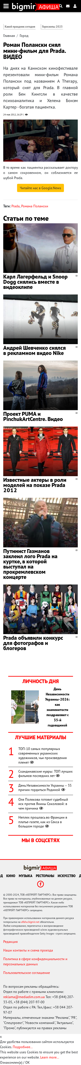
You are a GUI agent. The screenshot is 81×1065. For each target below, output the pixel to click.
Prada (15, 206)
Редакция (10, 941)
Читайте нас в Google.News (40, 188)
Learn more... (49, 1057)
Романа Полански (34, 206)
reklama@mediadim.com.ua (24, 997)
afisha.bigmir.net (30, 921)
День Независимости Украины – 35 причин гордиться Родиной (45, 787)
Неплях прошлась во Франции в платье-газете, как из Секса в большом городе (42, 822)
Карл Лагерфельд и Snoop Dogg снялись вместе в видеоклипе (35, 281)
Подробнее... (23, 1047)
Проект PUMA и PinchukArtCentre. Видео (33, 416)
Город (24, 35)
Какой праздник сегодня (20, 26)
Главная (9, 35)
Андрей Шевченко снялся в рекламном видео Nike (34, 350)
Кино (10, 876)
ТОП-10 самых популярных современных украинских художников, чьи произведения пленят (42, 755)
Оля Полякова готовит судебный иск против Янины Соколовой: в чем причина (43, 804)
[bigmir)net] (24, 6)
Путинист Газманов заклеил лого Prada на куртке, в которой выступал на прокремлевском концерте (30, 563)
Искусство (67, 876)
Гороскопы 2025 (52, 26)
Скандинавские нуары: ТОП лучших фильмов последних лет (45, 773)
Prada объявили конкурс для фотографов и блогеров (33, 643)
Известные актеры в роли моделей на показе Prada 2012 (34, 485)
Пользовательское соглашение (26, 972)
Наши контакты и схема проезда (28, 950)
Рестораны (45, 876)
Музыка (25, 876)
